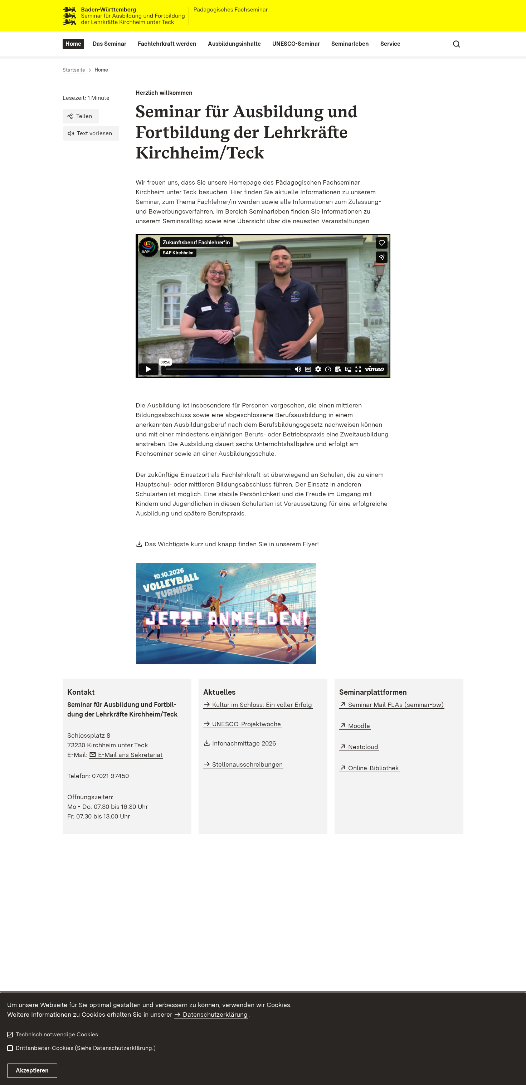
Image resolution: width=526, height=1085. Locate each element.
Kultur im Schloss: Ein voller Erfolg (262, 704)
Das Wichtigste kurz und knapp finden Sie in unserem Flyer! (232, 544)
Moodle (359, 725)
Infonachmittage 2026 (244, 743)
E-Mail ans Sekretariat (130, 754)
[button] (81, 116)
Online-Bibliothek (374, 768)
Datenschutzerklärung (215, 1014)
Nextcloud (363, 747)
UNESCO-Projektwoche (246, 724)
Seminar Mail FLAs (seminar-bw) (396, 704)
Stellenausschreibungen (247, 764)
